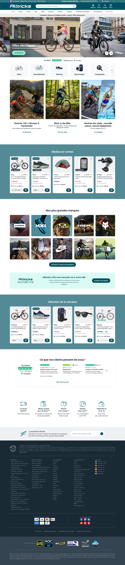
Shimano (56, 467)
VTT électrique (79, 483)
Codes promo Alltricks (18, 495)
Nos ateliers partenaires (39, 471)
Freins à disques (79, 487)
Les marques (57, 460)
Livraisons (35, 475)
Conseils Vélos (36, 473)
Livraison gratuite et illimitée (79, 1)
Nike (54, 483)
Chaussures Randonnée (81, 469)
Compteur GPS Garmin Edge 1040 (83, 177)
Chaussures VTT (79, 475)
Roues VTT (77, 471)
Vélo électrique (79, 473)
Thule (55, 465)
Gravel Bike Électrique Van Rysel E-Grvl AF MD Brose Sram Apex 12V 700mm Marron (18, 327)
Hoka (54, 487)
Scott (54, 497)
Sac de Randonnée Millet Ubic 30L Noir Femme (62, 327)
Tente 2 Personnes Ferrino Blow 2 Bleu (61, 177)
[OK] (101, 433)
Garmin (55, 475)
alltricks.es (101, 465)
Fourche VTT (78, 485)
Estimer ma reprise (101, 280)
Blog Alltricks (15, 477)
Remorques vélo (79, 505)
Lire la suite (23, 452)
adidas (55, 495)
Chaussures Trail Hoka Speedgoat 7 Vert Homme (40, 177)
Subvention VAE (37, 485)
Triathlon (69, 11)
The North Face (58, 491)
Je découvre (18, 53)
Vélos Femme (78, 495)
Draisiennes (78, 489)
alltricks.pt (101, 471)
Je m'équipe (98, 132)
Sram (54, 471)
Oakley (55, 479)
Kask (54, 463)
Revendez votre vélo (38, 481)
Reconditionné (98, 11)
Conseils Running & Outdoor (41, 467)
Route (20, 11)
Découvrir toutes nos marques (62, 264)
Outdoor (60, 11)
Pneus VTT (77, 467)
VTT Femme (78, 499)
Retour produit (36, 463)
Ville (36, 11)
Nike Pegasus (57, 493)
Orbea (55, 499)
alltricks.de (101, 467)
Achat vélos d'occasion (18, 487)
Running (50, 11)
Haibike (55, 477)
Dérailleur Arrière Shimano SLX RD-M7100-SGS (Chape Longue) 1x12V (105, 177)
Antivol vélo (78, 491)
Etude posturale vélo (38, 479)
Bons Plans (110, 11)
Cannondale (57, 489)
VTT (13, 11)
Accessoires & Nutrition (82, 11)
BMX (42, 11)
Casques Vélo (78, 501)
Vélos (76, 461)
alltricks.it (101, 469)
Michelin (55, 485)
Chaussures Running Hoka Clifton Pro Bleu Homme (40, 327)
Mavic (55, 473)
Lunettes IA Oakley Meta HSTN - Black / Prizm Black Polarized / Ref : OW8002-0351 (83, 327)
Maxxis (55, 469)
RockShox (56, 481)
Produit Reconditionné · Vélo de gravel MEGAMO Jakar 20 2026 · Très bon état (105, 327)
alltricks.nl (101, 473)
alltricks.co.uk (102, 461)
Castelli (55, 461)
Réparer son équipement (19, 501)
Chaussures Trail (79, 493)
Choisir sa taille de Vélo (39, 469)
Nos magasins (36, 465)
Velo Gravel (77, 497)
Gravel (28, 11)
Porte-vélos (78, 481)
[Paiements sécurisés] (44, 521)
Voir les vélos (62, 132)
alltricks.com (102, 463)
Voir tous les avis (62, 382)
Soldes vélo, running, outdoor (20, 509)
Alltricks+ (14, 505)
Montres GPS (78, 479)
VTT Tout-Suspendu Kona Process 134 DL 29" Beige (18, 177)
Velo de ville (78, 477)
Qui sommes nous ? (17, 461)
